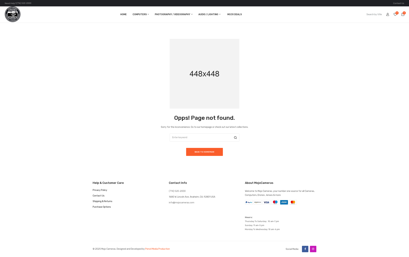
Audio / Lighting (208, 14)
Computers (140, 14)
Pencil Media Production (157, 249)
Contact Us (398, 3)
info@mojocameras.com (181, 202)
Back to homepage (204, 152)
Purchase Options (102, 207)
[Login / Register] (385, 15)
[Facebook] (305, 249)
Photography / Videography (173, 14)
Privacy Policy (100, 190)
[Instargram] (313, 249)
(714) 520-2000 (23, 3)
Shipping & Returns (102, 201)
